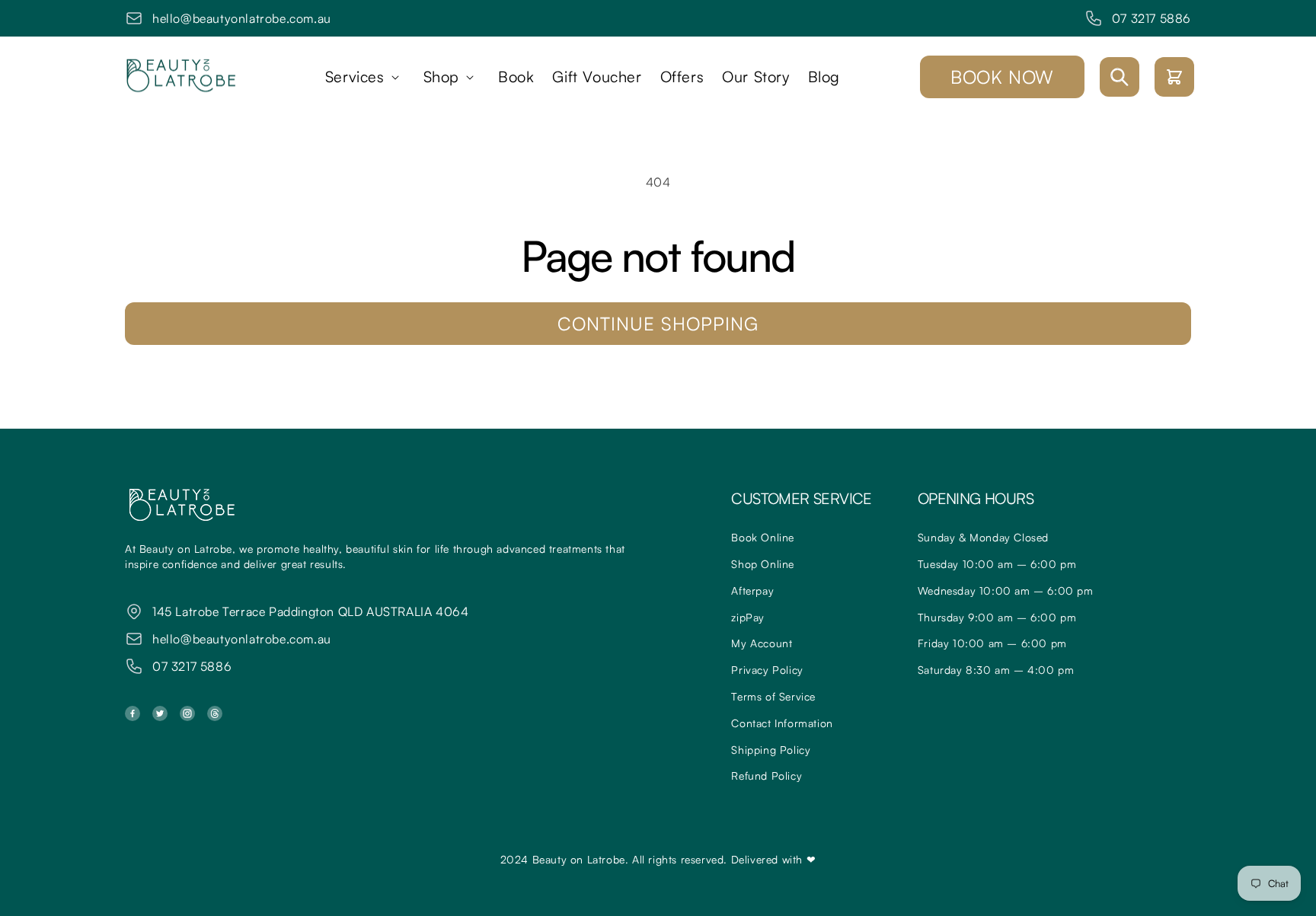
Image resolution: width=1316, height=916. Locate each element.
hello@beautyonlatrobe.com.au (241, 18)
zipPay (748, 617)
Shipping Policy (770, 749)
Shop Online (762, 563)
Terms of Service (773, 696)
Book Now (1002, 76)
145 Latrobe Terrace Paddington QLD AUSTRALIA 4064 (310, 611)
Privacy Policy (767, 669)
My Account (761, 643)
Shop (441, 76)
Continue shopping (658, 323)
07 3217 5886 (1151, 18)
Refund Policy (766, 775)
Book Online (762, 537)
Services (355, 76)
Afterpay (752, 590)
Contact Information (781, 723)
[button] (365, 76)
